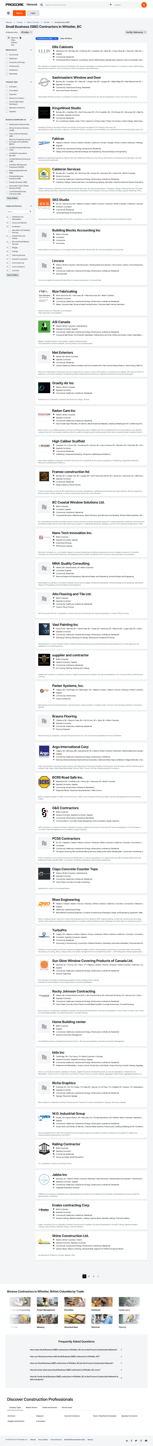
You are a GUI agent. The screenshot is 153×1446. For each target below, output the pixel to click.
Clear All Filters (66, 38)
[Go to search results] (30, 211)
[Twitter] (136, 1441)
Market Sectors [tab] (31, 1407)
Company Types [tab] (15, 1407)
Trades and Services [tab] (49, 1407)
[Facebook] (131, 1441)
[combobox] (126, 5)
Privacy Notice (43, 1440)
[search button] (144, 5)
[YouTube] (146, 1441)
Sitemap (90, 1440)
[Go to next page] (98, 1276)
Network (32, 4)
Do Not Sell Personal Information (74, 1440)
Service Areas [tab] (67, 1407)
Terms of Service (56, 1440)
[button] (6, 54)
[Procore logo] (15, 4)
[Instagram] (141, 1441)
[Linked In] (127, 1441)
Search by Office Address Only (14, 41)
